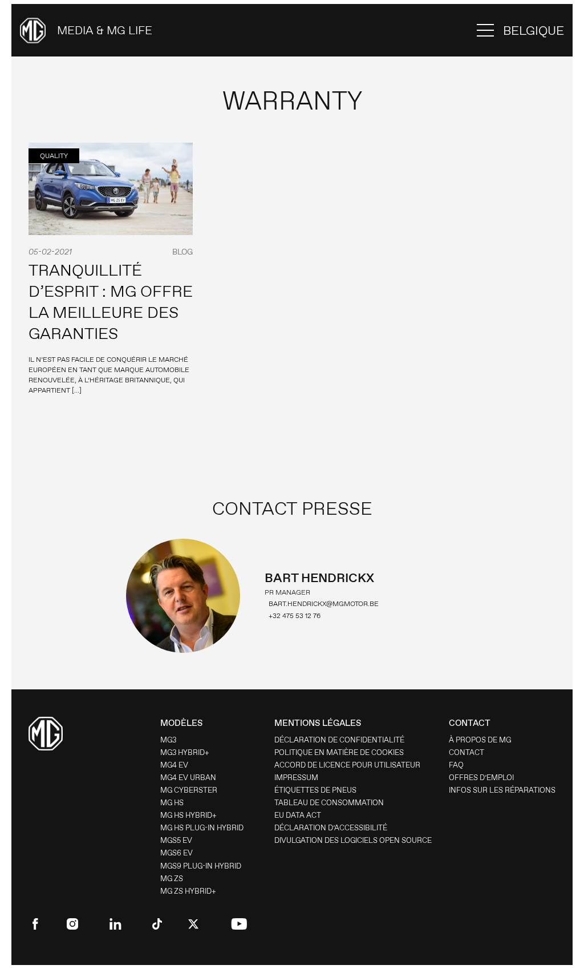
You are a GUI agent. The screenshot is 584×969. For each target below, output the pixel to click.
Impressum (296, 777)
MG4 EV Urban (188, 777)
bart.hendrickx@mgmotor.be (324, 603)
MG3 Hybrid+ (184, 752)
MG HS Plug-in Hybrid (202, 828)
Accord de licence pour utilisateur (347, 765)
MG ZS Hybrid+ (188, 891)
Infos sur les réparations (502, 790)
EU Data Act (297, 815)
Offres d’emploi (481, 777)
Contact (466, 752)
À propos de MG (480, 740)
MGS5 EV (176, 840)
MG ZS (171, 878)
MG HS (172, 802)
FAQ (456, 765)
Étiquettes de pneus (315, 790)
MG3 (168, 740)
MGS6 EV (176, 853)
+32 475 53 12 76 (295, 615)
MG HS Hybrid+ (188, 815)
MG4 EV (174, 765)
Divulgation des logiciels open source (353, 840)
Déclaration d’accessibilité (330, 828)
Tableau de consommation (329, 802)
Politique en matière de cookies (339, 752)
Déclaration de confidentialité (339, 740)
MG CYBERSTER (188, 790)
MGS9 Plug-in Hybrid (200, 866)
